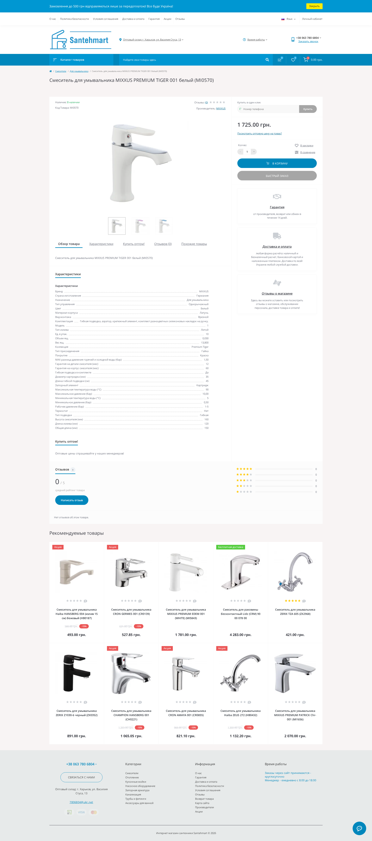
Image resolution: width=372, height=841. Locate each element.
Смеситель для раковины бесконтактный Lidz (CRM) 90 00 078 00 (240, 614)
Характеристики (101, 244)
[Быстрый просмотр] (91, 544)
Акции (167, 19)
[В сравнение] (96, 544)
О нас (52, 19)
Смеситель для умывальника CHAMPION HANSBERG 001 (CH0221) (131, 715)
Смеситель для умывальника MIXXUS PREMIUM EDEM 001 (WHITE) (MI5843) (186, 614)
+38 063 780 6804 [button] (80, 764)
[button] (152, 39)
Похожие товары (194, 244)
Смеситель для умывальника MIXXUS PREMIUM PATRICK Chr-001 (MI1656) (295, 715)
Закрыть (314, 6)
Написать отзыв (72, 500)
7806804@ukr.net (81, 802)
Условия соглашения (105, 19)
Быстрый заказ (277, 176)
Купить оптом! (134, 244)
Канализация (133, 794)
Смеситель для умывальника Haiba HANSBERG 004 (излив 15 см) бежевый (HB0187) (77, 614)
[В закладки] (102, 544)
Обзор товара (69, 244)
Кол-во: (242, 145)
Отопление (132, 777)
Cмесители (60, 71)
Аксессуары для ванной (139, 803)
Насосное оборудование (140, 786)
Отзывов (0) (163, 244)
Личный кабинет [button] (312, 19)
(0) (206, 102)
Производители (204, 807)
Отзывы (180, 19)
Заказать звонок (308, 41)
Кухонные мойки (135, 781)
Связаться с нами (81, 777)
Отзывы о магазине (277, 293)
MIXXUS (221, 108)
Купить (308, 109)
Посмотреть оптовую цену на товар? (259, 133)
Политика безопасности (74, 19)
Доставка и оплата (133, 19)
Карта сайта (202, 803)
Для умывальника (79, 71)
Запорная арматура (137, 790)
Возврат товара (204, 798)
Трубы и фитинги (135, 798)
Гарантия (154, 19)
